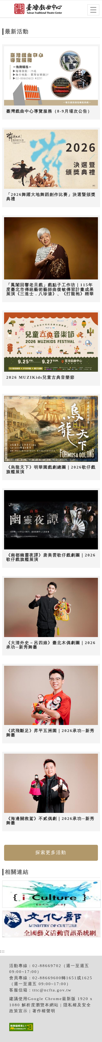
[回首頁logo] (31, 10)
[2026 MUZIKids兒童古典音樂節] (51, 342)
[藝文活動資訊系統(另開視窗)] (51, 925)
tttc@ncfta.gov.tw (52, 990)
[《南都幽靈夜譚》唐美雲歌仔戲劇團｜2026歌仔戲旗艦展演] (51, 520)
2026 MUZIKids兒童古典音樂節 (40, 377)
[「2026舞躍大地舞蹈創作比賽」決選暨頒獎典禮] (51, 159)
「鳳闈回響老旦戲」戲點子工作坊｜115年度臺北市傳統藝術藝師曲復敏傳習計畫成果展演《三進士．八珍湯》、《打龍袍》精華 (50, 289)
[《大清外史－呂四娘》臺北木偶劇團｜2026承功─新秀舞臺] (51, 607)
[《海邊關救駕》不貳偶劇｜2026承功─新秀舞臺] (51, 783)
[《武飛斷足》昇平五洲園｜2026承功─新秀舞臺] (51, 695)
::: (2, 951)
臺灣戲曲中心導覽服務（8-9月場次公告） (49, 111)
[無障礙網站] (20, 1031)
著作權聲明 (43, 1011)
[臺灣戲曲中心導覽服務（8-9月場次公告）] (51, 76)
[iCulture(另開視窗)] (51, 895)
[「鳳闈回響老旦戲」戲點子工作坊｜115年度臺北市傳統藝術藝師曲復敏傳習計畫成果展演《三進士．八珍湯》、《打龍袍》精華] (51, 248)
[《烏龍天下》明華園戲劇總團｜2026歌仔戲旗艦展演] (51, 429)
